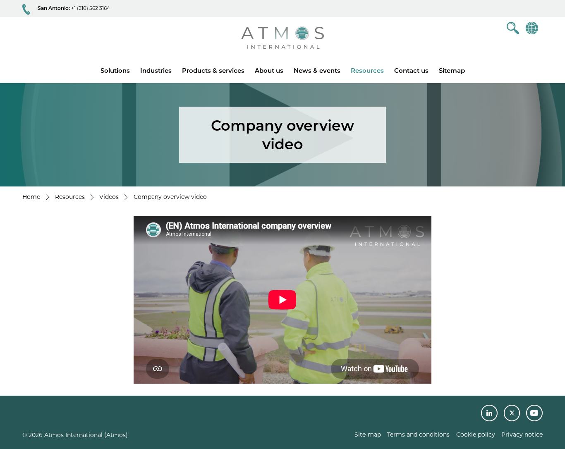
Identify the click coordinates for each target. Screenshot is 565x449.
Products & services (213, 70)
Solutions (115, 70)
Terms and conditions (418, 434)
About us (269, 70)
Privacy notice (522, 434)
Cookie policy (475, 434)
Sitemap (452, 70)
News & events (317, 70)
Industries (156, 70)
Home (31, 197)
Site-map (367, 434)
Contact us (411, 70)
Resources (367, 70)
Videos (109, 197)
